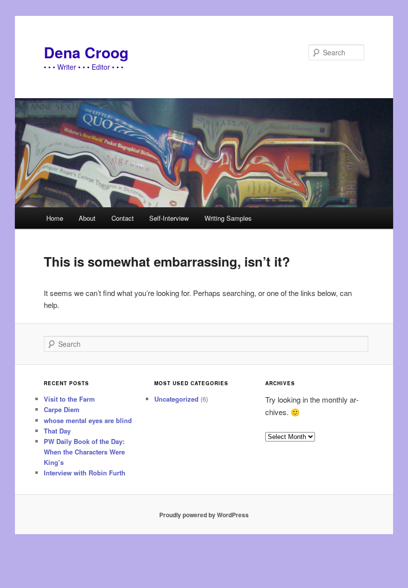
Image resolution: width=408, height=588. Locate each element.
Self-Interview (169, 218)
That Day (57, 431)
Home (54, 218)
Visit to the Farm (69, 399)
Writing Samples (228, 218)
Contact (122, 218)
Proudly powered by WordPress (204, 514)
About (87, 218)
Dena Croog (86, 52)
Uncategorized (176, 399)
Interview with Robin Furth (84, 472)
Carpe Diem (62, 409)
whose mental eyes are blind (88, 420)
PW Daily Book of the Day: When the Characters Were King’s (84, 452)
